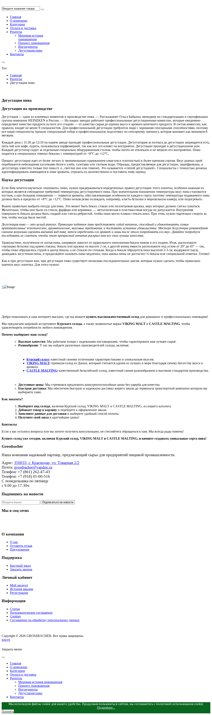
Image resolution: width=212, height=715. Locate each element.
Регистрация (19, 592)
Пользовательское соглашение (31, 612)
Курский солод (37, 359)
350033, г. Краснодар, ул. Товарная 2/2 (46, 463)
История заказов (21, 589)
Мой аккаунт (19, 585)
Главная (15, 75)
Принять (8, 711)
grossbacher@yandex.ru (33, 467)
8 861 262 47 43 (18, 68)
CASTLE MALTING (41, 370)
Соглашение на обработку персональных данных (45, 620)
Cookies (15, 616)
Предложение (19, 549)
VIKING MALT (37, 363)
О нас (14, 542)
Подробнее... (106, 707)
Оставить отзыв (21, 545)
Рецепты (16, 79)
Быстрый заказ (20, 565)
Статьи (15, 609)
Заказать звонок (21, 569)
